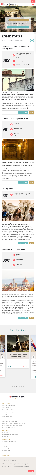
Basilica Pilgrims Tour (7, 416)
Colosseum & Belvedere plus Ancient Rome (12, 425)
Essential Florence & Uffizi (8, 445)
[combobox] (19, 20)
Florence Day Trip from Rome (9, 441)
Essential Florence (6, 443)
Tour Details (23, 112)
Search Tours (18, 27)
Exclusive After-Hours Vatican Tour (10, 413)
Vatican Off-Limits (6, 415)
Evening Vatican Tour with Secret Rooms (11, 411)
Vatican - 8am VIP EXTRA (7, 407)
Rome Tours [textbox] (13, 19)
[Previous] (3, 357)
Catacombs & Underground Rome (10, 434)
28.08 (11, 23)
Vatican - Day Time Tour (7, 409)
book (31, 112)
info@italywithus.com (7, 455)
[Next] (33, 357)
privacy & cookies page (7, 468)
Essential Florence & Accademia (9, 447)
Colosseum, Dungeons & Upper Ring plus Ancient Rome (15, 423)
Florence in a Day (6, 448)
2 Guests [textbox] (24, 23)
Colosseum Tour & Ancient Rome (9, 421)
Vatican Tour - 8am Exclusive (8, 405)
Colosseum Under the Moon (8, 427)
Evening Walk (5, 432)
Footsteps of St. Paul (6, 436)
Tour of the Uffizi (6, 450)
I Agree (31, 471)
